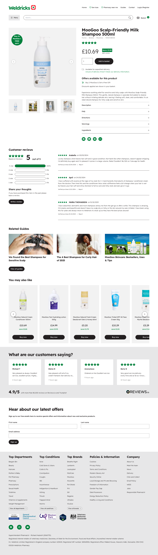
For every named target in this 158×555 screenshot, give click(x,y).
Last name (85, 422)
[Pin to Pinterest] (95, 139)
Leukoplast (71, 469)
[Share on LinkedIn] (89, 139)
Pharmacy (12, 481)
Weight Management (16, 504)
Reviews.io (52, 393)
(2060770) (47, 535)
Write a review (16, 202)
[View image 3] (51, 106)
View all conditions (46, 508)
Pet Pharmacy (14, 477)
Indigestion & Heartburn (48, 488)
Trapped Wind (44, 500)
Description (86, 105)
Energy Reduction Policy (99, 496)
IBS (40, 481)
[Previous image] (13, 61)
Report (81, 164)
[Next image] (71, 61)
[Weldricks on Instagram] (19, 527)
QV (68, 492)
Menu (16, 18)
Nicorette (70, 481)
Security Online (95, 477)
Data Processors (96, 492)
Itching (42, 492)
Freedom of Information (99, 485)
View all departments (17, 508)
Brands (91, 38)
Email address (14, 432)
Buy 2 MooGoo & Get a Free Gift (97, 83)
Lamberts (70, 465)
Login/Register (143, 7)
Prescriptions (14, 485)
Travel (11, 496)
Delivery (130, 473)
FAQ (83, 111)
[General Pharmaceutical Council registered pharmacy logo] (29, 517)
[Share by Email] (100, 139)
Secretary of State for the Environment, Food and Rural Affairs (72, 539)
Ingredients (86, 130)
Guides (123, 7)
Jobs (129, 488)
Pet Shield (71, 485)
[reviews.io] (137, 392)
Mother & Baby (14, 473)
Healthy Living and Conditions (101, 500)
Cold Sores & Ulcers (46, 465)
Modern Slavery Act (97, 473)
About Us (130, 462)
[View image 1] (16, 106)
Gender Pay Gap (96, 488)
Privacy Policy (95, 465)
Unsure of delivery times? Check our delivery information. (107, 72)
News (129, 469)
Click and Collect (133, 477)
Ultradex (70, 500)
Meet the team (132, 465)
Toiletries (12, 492)
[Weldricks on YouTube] (27, 527)
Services (95, 7)
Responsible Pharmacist (136, 492)
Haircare (12, 469)
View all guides (17, 269)
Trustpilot (63, 393)
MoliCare (70, 473)
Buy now (23, 337)
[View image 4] (68, 106)
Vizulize (70, 504)
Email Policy (131, 481)
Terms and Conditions (98, 469)
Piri (68, 488)
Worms (42, 504)
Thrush (42, 496)
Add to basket (104, 61)
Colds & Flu (43, 469)
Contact (132, 7)
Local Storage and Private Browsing (103, 481)
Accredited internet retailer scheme (110, 539)
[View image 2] (34, 106)
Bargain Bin (13, 462)
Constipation (44, 473)
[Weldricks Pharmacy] (24, 7)
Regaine (70, 496)
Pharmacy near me (111, 7)
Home (84, 7)
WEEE (129, 485)
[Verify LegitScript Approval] (63, 517)
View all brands (73, 508)
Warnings (85, 124)
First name (13, 422)
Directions (86, 118)
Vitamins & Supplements (18, 500)
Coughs (42, 477)
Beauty (11, 465)
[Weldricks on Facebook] (11, 527)
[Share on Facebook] (83, 139)
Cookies (93, 462)
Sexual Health (14, 488)
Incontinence (44, 485)
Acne (41, 462)
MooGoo (99, 38)
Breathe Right (72, 462)
